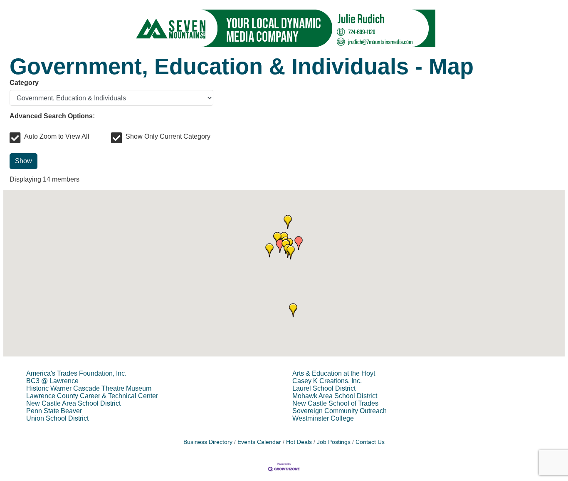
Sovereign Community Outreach (339, 410)
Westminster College (323, 418)
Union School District (57, 418)
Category (24, 82)
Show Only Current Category (168, 136)
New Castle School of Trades (335, 403)
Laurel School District (324, 388)
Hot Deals (299, 442)
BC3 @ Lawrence (52, 380)
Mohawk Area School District (334, 395)
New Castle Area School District (73, 403)
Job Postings (334, 442)
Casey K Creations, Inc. (327, 380)
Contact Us (370, 442)
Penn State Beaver (54, 410)
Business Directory (207, 442)
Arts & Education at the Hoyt (333, 373)
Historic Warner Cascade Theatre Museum (88, 388)
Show (23, 160)
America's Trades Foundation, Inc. (76, 373)
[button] (290, 252)
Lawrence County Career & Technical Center (92, 395)
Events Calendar (259, 442)
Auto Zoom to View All (56, 136)
